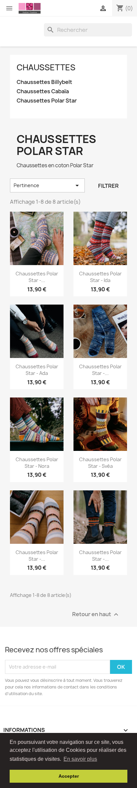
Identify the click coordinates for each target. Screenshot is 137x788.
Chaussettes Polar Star (47, 100)
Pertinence (47, 185)
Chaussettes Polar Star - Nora (37, 462)
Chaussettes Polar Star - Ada (37, 369)
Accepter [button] (69, 776)
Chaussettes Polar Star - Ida (100, 276)
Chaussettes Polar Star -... (37, 276)
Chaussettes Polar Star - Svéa (100, 462)
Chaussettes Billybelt (44, 82)
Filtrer (108, 185)
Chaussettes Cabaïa (43, 91)
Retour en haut (96, 614)
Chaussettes (46, 67)
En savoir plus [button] (80, 759)
